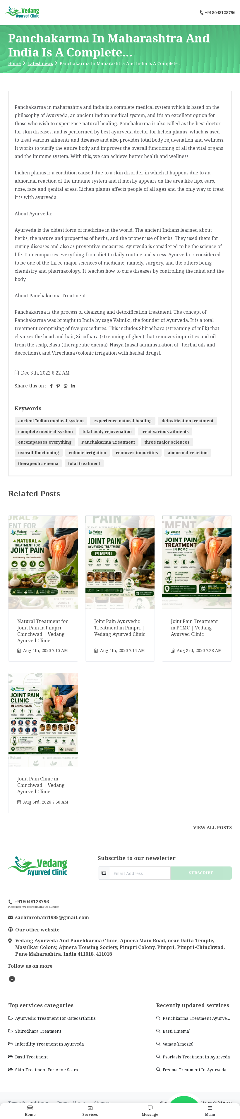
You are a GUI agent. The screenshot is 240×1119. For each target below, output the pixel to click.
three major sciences (167, 442)
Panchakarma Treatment (108, 442)
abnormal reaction (188, 452)
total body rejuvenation (107, 431)
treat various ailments (165, 431)
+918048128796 (220, 13)
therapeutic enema (38, 463)
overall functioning (38, 452)
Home (14, 63)
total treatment (84, 463)
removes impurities (137, 452)
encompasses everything (45, 442)
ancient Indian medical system (51, 420)
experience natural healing (122, 420)
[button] (150, 1111)
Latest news (40, 63)
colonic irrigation (87, 452)
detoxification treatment (187, 420)
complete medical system (45, 431)
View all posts (212, 827)
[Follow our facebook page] (12, 978)
